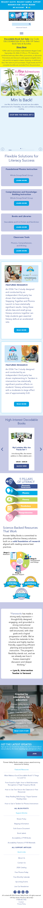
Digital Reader (28, 5)
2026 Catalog (21, 867)
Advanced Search (21, 27)
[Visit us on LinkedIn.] (23, 892)
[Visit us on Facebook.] (15, 892)
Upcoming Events (21, 882)
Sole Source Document (21, 828)
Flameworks (16, 614)
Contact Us (22, 863)
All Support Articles (21, 847)
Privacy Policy (21, 904)
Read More (21, 330)
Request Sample (24, 2)
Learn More (21, 180)
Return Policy (21, 819)
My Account (18, 7)
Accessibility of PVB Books (21, 838)
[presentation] (2, 449)
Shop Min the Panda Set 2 (21, 115)
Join (34, 754)
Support (37, 2)
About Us (21, 858)
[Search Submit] (29, 24)
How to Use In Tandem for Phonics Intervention (21, 804)
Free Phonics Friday (21, 872)
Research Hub (14, 5)
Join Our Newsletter (21, 886)
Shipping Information (21, 824)
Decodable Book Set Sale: (16, 39)
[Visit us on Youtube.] (27, 892)
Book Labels (21, 833)
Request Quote (8, 2)
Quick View (21, 466)
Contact (21, 902)
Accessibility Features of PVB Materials (21, 843)
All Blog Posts (21, 808)
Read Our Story (21, 731)
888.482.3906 (22, 899)
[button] (21, 33)
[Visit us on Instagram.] (19, 892)
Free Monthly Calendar (21, 877)
